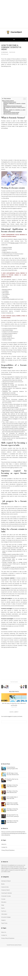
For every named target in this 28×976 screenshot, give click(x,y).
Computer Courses (6, 896)
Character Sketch (5, 890)
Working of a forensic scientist (9, 102)
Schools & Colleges (5, 917)
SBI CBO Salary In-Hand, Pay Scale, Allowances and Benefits (13, 774)
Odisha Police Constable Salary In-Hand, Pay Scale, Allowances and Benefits (12, 803)
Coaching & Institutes (6, 893)
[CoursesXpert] (14, 32)
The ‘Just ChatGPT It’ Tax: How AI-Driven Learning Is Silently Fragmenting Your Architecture (13, 815)
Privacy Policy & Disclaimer (8, 850)
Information (4, 914)
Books (2, 884)
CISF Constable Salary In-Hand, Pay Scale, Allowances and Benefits (12, 797)
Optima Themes (18, 944)
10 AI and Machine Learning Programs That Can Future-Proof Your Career (12, 768)
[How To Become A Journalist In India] (24, 686)
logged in (10, 716)
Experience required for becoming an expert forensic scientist (14, 110)
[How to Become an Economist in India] (4, 686)
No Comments (14, 681)
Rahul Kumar (5, 52)
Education (3, 902)
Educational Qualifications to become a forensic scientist (14, 104)
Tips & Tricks (4, 923)
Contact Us (4, 847)
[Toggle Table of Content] (23, 99)
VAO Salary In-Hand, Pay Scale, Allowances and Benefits (12, 786)
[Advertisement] (14, 14)
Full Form (3, 911)
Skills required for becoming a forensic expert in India (14, 108)
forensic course (14, 243)
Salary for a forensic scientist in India (10, 113)
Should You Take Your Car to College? (12, 780)
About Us (3, 844)
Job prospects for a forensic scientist (11, 112)
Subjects (3, 920)
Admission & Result (6, 881)
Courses (3, 899)
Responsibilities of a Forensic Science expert (12, 105)
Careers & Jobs (5, 887)
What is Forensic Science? (8, 100)
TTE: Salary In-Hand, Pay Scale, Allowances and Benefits (12, 791)
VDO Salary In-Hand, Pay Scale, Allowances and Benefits (12, 809)
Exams (3, 908)
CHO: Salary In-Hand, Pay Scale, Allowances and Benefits (12, 821)
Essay (2, 905)
